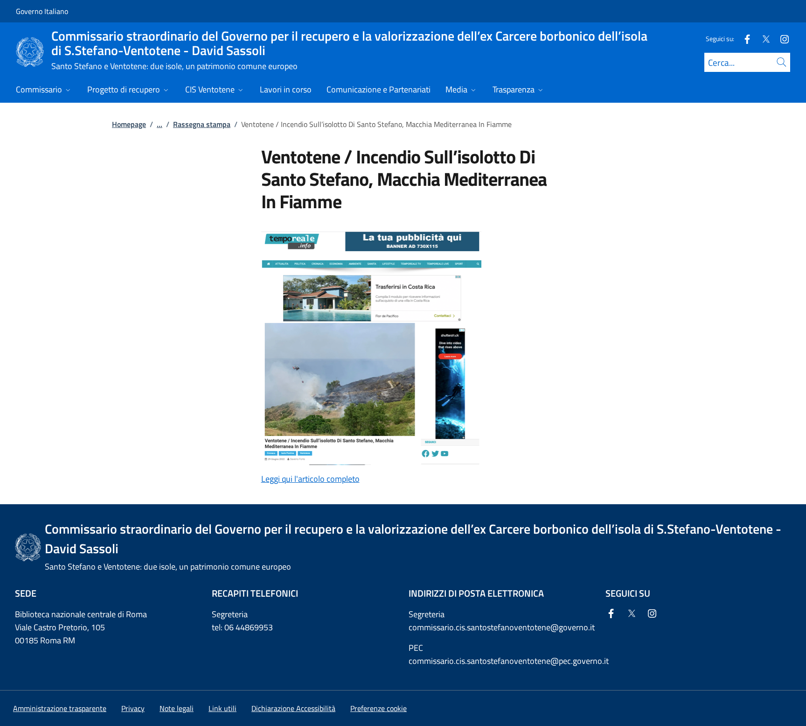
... (159, 124)
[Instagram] (780, 38)
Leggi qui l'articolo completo (310, 478)
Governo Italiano (42, 11)
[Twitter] (762, 38)
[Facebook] (743, 38)
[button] (378, 708)
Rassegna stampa (201, 124)
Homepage (129, 124)
